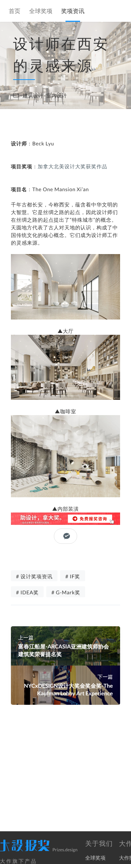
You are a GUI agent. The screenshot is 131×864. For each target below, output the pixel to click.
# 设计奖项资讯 (34, 576)
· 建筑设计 (32, 95)
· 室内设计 (55, 95)
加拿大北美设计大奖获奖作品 (72, 166)
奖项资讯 (72, 11)
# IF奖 (72, 576)
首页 (14, 11)
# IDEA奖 (27, 592)
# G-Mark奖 (65, 592)
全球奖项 (40, 11)
